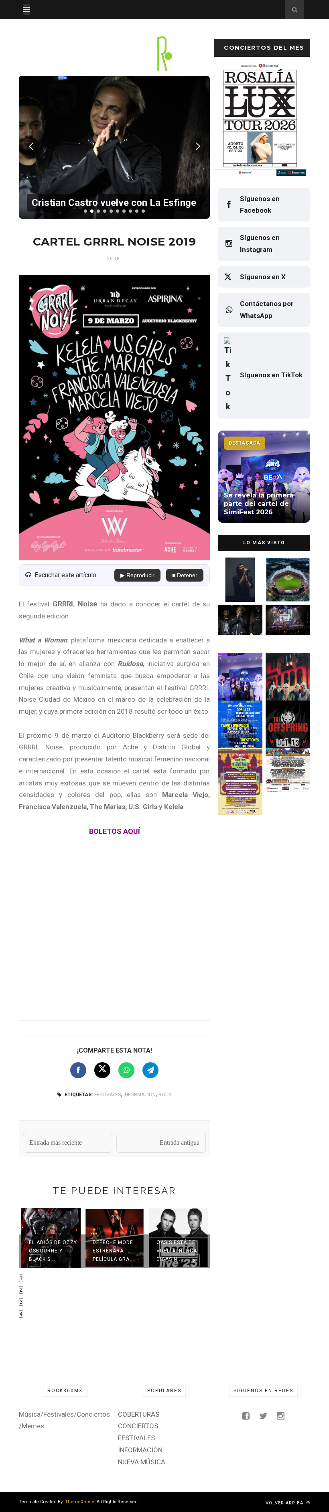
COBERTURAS (138, 1414)
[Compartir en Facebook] (78, 1070)
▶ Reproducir (137, 575)
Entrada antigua (179, 1142)
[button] (85, 211)
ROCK (164, 1094)
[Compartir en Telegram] (150, 1070)
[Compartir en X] (102, 1070)
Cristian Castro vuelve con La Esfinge (238, 632)
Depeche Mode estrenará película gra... (113, 1251)
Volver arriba (285, 1503)
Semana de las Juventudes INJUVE (238, 775)
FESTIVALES (107, 1094)
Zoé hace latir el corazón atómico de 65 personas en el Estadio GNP (239, 575)
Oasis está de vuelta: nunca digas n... (176, 1251)
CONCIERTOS (138, 1426)
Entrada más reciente (55, 1142)
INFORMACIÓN (140, 1094)
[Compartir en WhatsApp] (126, 1070)
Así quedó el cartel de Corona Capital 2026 (240, 728)
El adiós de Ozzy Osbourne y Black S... (53, 1251)
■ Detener (184, 575)
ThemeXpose (79, 1501)
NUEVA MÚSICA (141, 1462)
